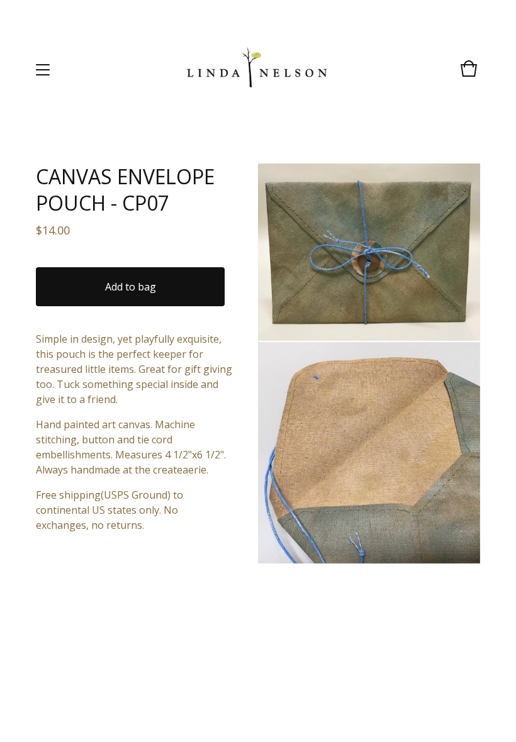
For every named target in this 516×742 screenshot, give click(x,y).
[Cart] (468, 74)
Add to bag (130, 287)
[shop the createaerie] (257, 69)
